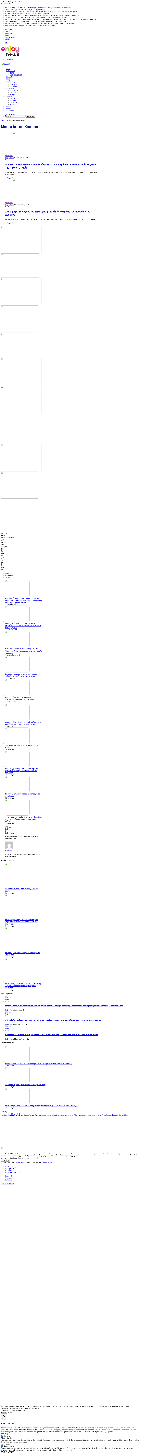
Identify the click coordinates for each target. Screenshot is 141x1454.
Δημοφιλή (8, 573)
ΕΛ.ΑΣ (15, 1114)
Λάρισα (71, 1115)
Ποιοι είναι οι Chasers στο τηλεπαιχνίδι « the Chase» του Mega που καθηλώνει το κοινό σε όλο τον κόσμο (23, 651)
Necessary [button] (4, 1434)
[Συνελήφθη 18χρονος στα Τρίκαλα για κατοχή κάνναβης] (17, 743)
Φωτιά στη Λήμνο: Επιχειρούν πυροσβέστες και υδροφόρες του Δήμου (30, 25)
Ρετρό (12, 73)
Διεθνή (8, 108)
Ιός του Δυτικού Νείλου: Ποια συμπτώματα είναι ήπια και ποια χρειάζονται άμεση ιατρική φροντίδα (40, 23)
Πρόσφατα (9, 575)
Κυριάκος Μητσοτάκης (61, 1115)
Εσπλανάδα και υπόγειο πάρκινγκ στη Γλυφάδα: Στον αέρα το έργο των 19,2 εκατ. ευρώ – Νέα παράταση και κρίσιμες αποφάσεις (50, 19)
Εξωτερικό (13, 85)
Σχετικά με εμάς (11, 1168)
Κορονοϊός (46, 1115)
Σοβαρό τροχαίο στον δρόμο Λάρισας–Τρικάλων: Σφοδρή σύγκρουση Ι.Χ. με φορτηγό (35, 21)
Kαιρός (3, 1115)
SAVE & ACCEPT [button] (7, 1452)
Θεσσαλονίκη (29, 1115)
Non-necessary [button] (6, 1444)
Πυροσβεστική (82, 1115)
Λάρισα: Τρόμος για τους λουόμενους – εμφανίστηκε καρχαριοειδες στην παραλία (20, 698)
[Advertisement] (22, 428)
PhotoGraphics (47, 1162)
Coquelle (8, 851)
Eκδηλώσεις (14, 91)
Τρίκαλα (108, 1115)
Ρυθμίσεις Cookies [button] (8, 1410)
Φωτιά (121, 1115)
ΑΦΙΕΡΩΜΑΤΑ (10, 71)
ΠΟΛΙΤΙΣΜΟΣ (10, 89)
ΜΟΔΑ (12, 98)
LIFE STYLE (10, 96)
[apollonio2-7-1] (19, 498)
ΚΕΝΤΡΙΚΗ (5, 120)
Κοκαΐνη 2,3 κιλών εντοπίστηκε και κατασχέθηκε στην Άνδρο (27, 13)
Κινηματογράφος (16, 75)
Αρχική (7, 1166)
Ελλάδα (12, 83)
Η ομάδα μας (10, 1170)
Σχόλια (7, 577)
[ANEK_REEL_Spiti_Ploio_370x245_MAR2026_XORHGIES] (19, 357)
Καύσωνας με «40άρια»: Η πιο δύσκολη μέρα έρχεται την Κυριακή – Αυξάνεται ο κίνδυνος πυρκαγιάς (41, 11)
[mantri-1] (19, 332)
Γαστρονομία (14, 102)
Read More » (11, 178)
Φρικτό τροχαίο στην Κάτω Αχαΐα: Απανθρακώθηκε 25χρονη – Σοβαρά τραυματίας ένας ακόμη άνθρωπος (42, 15)
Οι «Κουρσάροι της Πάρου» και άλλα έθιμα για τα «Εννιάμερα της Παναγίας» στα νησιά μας (37, 7)
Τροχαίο (115, 1115)
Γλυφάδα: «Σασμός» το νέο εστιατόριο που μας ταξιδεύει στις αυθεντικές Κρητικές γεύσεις (22, 675)
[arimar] (21, 304)
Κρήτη (51, 1115)
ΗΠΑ (22, 1115)
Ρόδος (104, 1115)
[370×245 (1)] (21, 412)
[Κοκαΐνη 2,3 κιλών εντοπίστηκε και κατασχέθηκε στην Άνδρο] (17, 792)
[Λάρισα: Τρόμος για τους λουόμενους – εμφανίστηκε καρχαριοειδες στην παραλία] (17, 695)
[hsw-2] (21, 385)
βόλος (126, 1115)
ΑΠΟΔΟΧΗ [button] (20, 1410)
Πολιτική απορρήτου (12, 1172)
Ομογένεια (10, 110)
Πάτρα (76, 1115)
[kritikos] (20, 277)
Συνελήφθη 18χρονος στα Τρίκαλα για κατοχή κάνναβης (25, 9)
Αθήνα (8, 1115)
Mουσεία (13, 92)
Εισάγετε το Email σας (9, 1158)
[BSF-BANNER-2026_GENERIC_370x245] (21, 470)
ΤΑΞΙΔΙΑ (8, 81)
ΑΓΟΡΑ (13, 104)
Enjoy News (9, 158)
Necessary (7, 1436)
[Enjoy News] (10, 56)
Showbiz (13, 100)
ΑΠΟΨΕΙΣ (9, 77)
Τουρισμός (13, 87)
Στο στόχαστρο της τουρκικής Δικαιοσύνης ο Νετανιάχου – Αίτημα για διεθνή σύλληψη (36, 17)
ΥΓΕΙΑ (8, 79)
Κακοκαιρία (39, 1115)
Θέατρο (12, 94)
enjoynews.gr (21, 1162)
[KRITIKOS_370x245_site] (21, 252)
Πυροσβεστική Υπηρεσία (94, 1115)
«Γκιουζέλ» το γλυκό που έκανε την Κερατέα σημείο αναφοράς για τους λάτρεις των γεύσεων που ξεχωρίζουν (23, 626)
